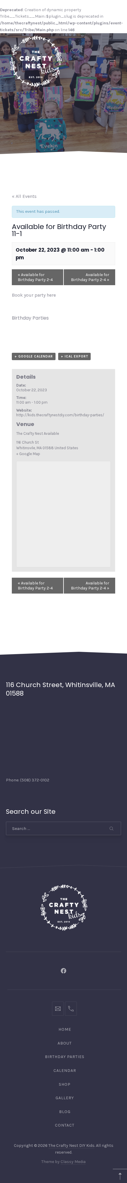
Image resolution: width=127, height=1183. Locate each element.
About (65, 1043)
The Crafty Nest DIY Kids (71, 1145)
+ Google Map (28, 454)
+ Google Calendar (33, 356)
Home (64, 1029)
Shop (65, 1084)
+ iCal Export (74, 356)
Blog (65, 1111)
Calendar (64, 1070)
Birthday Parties (30, 318)
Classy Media (73, 1161)
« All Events (24, 196)
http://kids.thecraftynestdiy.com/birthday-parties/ (60, 415)
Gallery (65, 1097)
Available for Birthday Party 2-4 (35, 277)
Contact (64, 1125)
